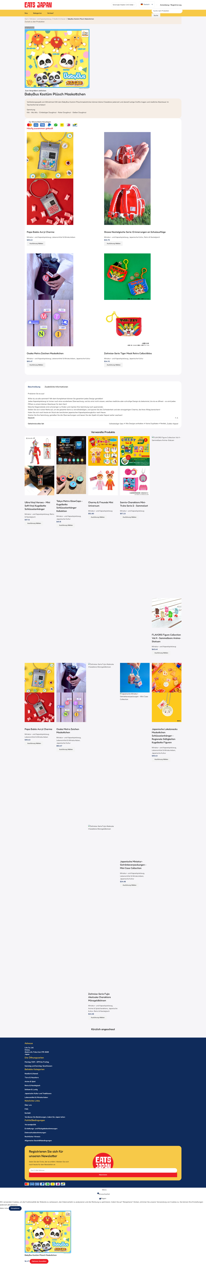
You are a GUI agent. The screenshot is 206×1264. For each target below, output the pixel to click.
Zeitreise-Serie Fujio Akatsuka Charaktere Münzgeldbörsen (99, 997)
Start (26, 19)
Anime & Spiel (30, 1081)
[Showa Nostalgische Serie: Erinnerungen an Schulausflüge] (127, 155)
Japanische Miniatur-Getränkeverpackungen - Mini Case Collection (133, 865)
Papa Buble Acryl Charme (40, 232)
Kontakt (28, 1113)
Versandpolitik (30, 1124)
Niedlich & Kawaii (59, 19)
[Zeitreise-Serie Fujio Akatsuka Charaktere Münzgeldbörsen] (103, 744)
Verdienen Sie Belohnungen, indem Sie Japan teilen (45, 1117)
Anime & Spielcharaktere (98, 1008)
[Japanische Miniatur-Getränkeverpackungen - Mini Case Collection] (135, 677)
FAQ (26, 1109)
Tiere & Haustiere (32, 1077)
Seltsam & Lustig (31, 1089)
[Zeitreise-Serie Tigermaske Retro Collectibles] (127, 276)
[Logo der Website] (38, 5)
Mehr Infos (4, 1208)
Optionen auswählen (39, 1261)
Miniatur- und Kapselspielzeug (40, 19)
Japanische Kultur (136, 237)
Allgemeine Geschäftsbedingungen (38, 1140)
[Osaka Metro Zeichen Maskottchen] (50, 276)
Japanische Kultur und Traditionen (38, 1093)
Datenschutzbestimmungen (35, 1132)
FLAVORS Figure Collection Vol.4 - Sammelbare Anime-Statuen (166, 638)
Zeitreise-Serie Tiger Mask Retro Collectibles (128, 353)
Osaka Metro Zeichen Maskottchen (45, 353)
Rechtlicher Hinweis (32, 1136)
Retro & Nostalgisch (152, 237)
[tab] (34, 387)
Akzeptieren (15, 1208)
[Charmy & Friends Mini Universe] (103, 451)
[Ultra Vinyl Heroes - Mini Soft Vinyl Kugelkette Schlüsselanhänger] (39, 451)
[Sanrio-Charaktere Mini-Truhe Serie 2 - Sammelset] (135, 451)
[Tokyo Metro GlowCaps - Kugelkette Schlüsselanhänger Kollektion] (71, 450)
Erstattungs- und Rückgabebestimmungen (41, 1128)
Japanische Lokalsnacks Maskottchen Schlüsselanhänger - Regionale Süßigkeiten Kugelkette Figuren (164, 736)
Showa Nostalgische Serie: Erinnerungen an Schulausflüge (135, 232)
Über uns (28, 1105)
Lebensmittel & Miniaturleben (63, 237)
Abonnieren (103, 1175)
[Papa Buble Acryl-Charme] (50, 155)
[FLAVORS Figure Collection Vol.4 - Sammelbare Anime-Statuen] (166, 517)
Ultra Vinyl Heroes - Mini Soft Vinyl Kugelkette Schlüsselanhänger (37, 505)
